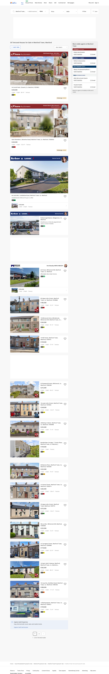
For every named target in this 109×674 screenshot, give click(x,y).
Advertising (85, 670)
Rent (45, 3)
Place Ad (91, 2)
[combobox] (29, 11)
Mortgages (71, 2)
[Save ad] (65, 88)
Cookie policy (36, 670)
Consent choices (46, 670)
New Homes (38, 3)
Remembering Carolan (74, 670)
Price (52, 11)
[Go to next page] (43, 633)
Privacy (28, 670)
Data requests (62, 670)
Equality (54, 670)
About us (12, 670)
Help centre (93, 670)
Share (50, 3)
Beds (68, 11)
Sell (55, 3)
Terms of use (20, 670)
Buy (22, 3)
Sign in (97, 3)
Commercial (61, 3)
